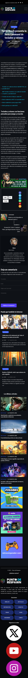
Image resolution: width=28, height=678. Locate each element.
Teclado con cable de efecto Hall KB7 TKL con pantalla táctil (14, 87)
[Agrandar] (12, 84)
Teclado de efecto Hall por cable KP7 (12, 96)
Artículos (21, 601)
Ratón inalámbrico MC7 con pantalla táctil (13, 99)
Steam (5, 201)
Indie (5, 197)
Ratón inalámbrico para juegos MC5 (11, 102)
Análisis (7, 601)
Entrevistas (7, 607)
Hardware (7, 617)
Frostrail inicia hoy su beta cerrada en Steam (11, 438)
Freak (7, 612)
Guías (20, 612)
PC (10, 197)
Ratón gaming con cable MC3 (10, 105)
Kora (5, 340)
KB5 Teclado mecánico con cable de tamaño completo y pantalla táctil (14, 92)
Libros (21, 617)
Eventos (20, 607)
